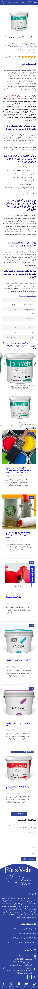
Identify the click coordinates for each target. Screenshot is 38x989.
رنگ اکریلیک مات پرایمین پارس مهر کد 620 (17, 787)
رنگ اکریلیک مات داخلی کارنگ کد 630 (18, 724)
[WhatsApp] (26, 977)
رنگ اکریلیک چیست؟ (13, 597)
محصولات (27, 44)
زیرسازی (31, 138)
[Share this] (33, 422)
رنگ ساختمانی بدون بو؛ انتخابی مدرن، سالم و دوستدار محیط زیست (18, 535)
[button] (35, 3)
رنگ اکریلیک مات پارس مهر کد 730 (24, 933)
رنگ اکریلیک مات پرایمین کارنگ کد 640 (18, 661)
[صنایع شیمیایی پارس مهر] (29, 3)
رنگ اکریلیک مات (21, 50)
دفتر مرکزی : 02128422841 (23, 959)
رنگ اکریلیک (17, 44)
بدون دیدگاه (30, 52)
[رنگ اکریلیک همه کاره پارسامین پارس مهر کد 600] (20, 411)
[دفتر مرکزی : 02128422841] (34, 959)
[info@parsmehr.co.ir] (34, 956)
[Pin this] (20, 422)
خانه (34, 44)
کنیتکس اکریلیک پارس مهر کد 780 (25, 929)
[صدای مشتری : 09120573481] (34, 962)
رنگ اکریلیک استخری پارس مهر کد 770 (23, 938)
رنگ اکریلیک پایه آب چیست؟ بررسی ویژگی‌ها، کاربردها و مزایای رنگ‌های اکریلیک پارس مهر (18, 470)
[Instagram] (34, 977)
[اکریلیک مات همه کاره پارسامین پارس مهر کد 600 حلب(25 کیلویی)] (20, 371)
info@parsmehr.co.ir (25, 956)
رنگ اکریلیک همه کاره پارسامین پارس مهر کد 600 (20, 46)
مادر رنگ (22, 234)
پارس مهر (9, 70)
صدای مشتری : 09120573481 (22, 962)
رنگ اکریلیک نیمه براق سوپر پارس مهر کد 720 (21, 942)
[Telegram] (30, 977)
